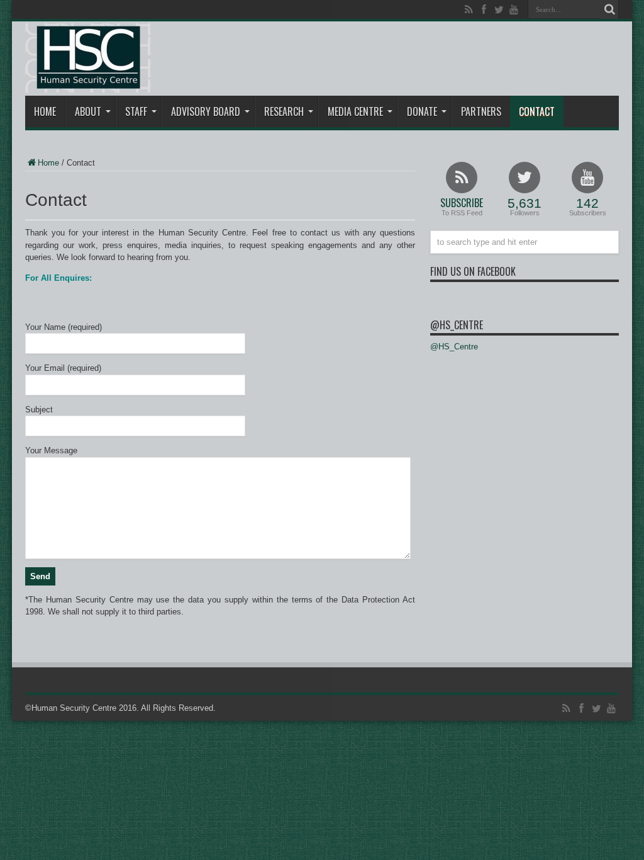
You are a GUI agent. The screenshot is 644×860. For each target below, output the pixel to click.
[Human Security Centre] (88, 58)
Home (45, 111)
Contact (537, 111)
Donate (422, 111)
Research (284, 111)
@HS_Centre (456, 324)
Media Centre (355, 111)
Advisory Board (205, 111)
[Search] (609, 9)
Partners (481, 111)
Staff (136, 111)
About (88, 111)
